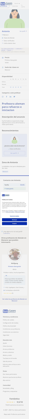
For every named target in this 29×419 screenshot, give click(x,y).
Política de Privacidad (20, 212)
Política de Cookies (10, 212)
